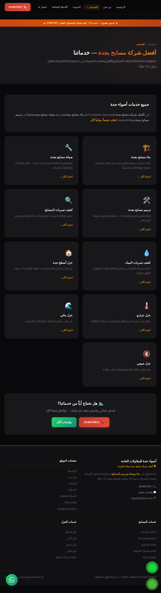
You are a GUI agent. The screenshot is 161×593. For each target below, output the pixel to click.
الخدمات (93, 7)
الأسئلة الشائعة (60, 6)
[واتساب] (12, 581)
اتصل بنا (42, 6)
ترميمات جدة (149, 557)
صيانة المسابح (149, 544)
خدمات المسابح (148, 531)
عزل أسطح (71, 531)
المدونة (77, 6)
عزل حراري (71, 544)
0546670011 (15, 6)
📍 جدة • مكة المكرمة (144, 498)
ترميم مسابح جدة (147, 538)
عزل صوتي (71, 550)
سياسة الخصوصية (67, 508)
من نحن (107, 6)
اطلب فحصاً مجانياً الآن (104, 120)
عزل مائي (72, 538)
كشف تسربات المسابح (144, 550)
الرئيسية (120, 6)
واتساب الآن (64, 422)
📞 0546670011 (94, 422)
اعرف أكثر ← (144, 176)
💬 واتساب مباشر (147, 492)
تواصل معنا (71, 502)
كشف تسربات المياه (66, 557)
